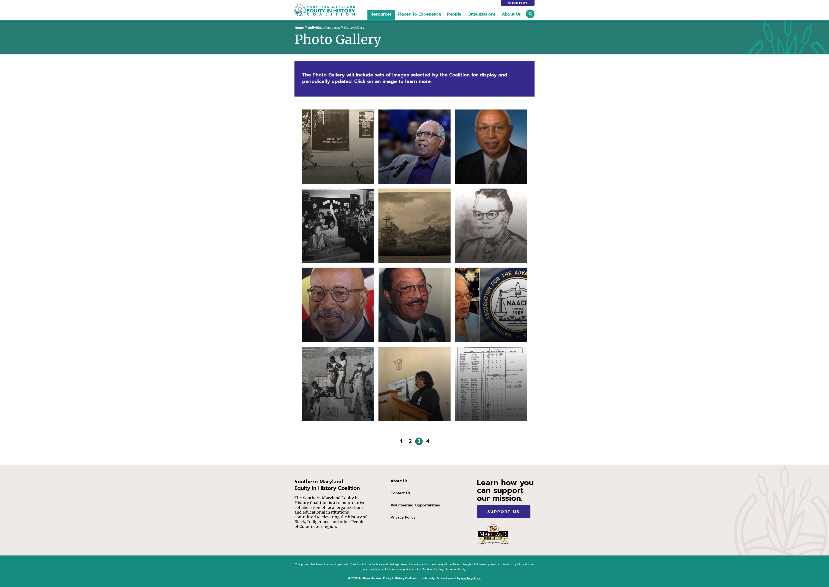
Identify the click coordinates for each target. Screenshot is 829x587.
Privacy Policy (403, 517)
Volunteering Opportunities (415, 505)
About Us (511, 14)
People (454, 14)
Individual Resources (324, 28)
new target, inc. (471, 578)
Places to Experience (419, 14)
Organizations (481, 14)
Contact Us (400, 493)
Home (299, 28)
